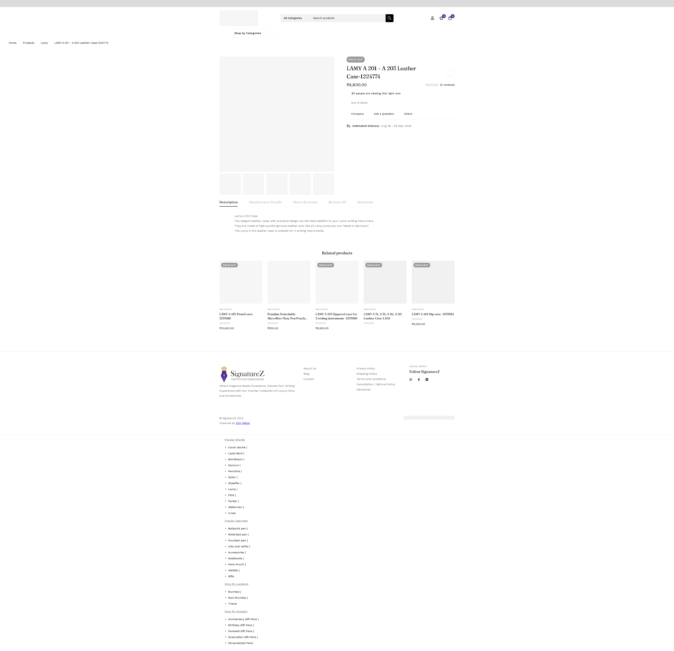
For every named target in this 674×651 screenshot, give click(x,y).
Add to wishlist (451, 72)
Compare (357, 113)
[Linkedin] (426, 379)
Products (28, 42)
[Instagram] (410, 379)
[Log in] (432, 18)
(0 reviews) (447, 84)
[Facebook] (418, 379)
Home (12, 42)
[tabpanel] (337, 223)
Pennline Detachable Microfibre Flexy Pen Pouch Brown (286, 318)
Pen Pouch (225, 309)
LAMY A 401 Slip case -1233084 (433, 314)
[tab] (228, 202)
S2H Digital (243, 423)
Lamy (44, 42)
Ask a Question (384, 113)
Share (408, 113)
